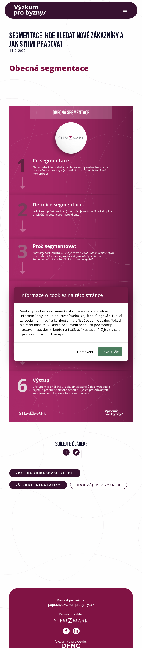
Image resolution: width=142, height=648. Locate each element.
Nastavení (85, 351)
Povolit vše (110, 351)
